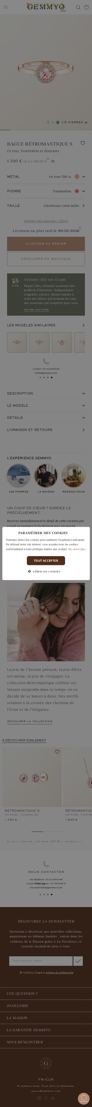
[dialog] (46, 553)
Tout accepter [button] (46, 561)
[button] (46, 571)
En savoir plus (77, 549)
